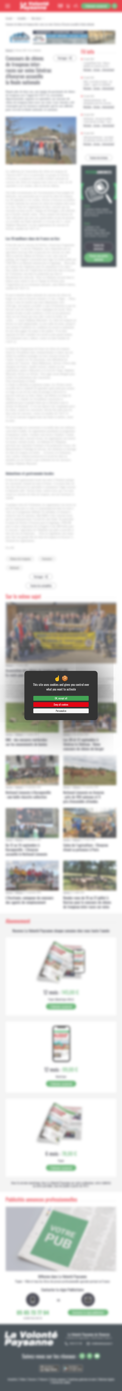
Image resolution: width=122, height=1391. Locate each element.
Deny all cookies (61, 704)
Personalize (61, 711)
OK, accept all (61, 698)
